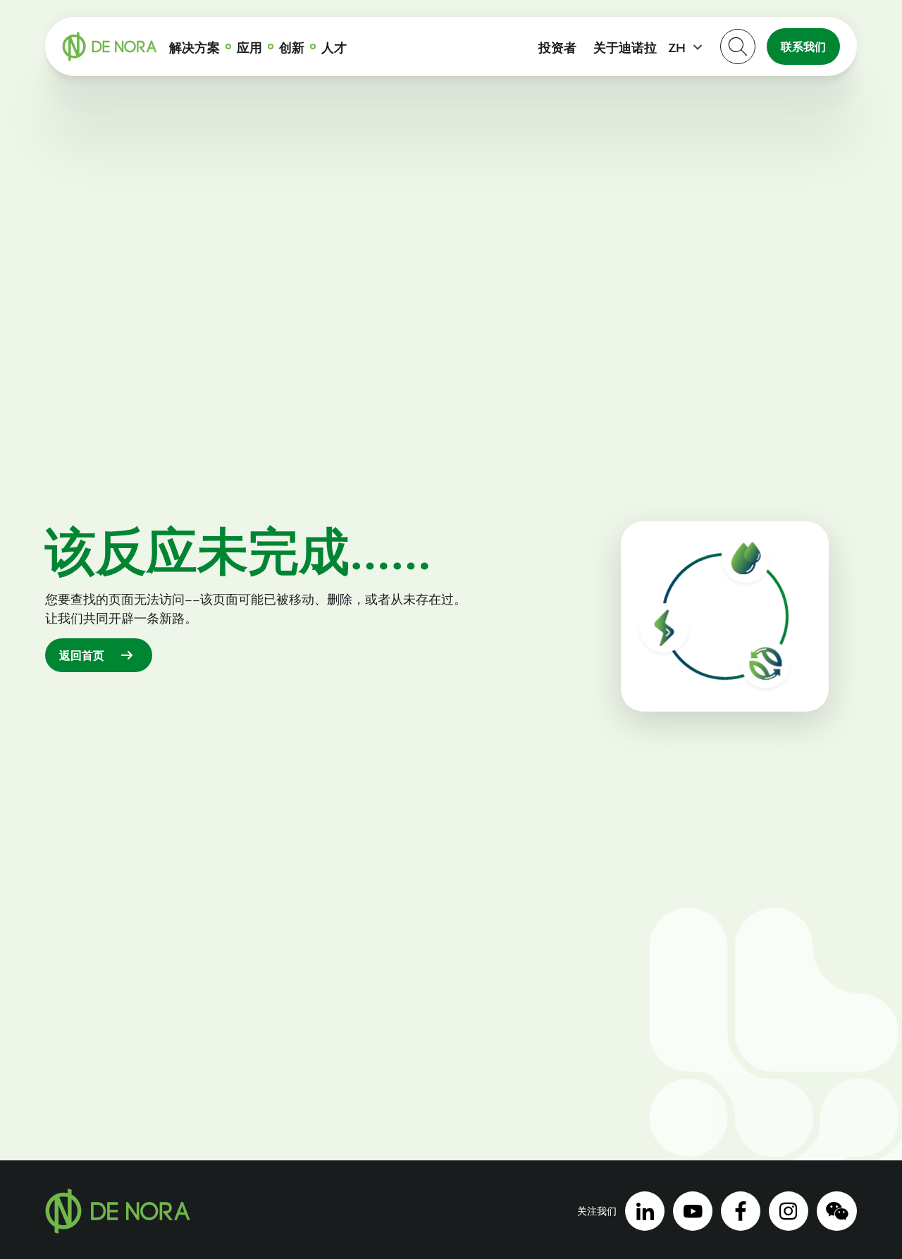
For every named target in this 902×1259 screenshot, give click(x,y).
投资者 (557, 47)
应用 (249, 47)
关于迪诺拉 (625, 47)
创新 (291, 47)
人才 (334, 47)
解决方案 (194, 47)
